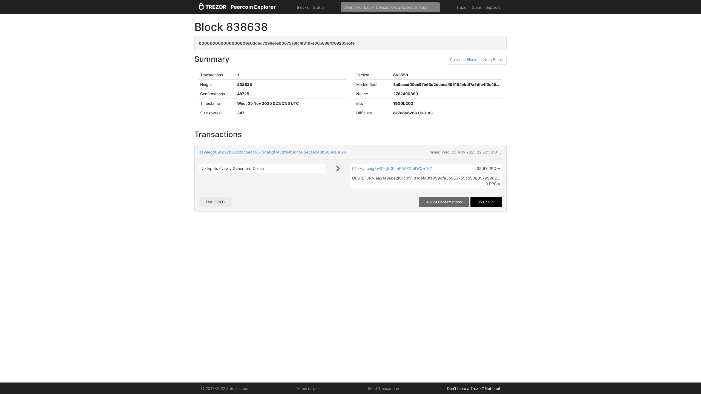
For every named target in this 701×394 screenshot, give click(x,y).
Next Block (493, 59)
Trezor (462, 7)
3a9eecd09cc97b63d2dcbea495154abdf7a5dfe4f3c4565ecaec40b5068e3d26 (272, 152)
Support (492, 7)
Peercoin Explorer (253, 7)
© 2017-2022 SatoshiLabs (224, 388)
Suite (476, 7)
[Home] (212, 7)
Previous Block (463, 59)
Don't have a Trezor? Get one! (473, 388)
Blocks (303, 7)
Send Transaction (383, 388)
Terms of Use (308, 388)
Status (318, 7)
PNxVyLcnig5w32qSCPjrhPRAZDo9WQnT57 (392, 168)
